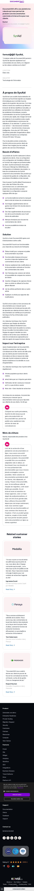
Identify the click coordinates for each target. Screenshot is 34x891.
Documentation (8, 809)
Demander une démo (9, 713)
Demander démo (19, 889)
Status (5, 812)
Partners (5, 731)
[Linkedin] (11, 837)
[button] (17, 791)
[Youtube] (15, 837)
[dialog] (17, 792)
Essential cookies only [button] (17, 799)
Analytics (6, 758)
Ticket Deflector (8, 774)
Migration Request (8, 722)
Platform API (7, 780)
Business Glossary (8, 771)
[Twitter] (8, 837)
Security (5, 725)
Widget (5, 755)
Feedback (6, 815)
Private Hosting (7, 719)
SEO (4, 765)
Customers (6, 728)
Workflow (6, 761)
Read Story (9, 589)
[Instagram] (19, 837)
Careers (25, 882)
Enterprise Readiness (9, 716)
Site (4, 752)
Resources (6, 734)
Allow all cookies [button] (17, 794)
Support (5, 819)
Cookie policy (23, 884)
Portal (4, 749)
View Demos (7, 741)
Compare (5, 738)
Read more (20, 787)
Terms (5, 884)
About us (9, 882)
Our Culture (17, 882)
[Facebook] (4, 837)
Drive (4, 777)
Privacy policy (13, 884)
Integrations (6, 768)
